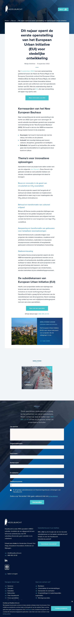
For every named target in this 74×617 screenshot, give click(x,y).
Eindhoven (28, 546)
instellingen (28, 609)
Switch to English (13, 574)
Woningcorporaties (44, 598)
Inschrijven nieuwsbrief (48, 544)
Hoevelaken (20, 546)
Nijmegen (8, 548)
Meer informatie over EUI (37, 98)
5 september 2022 (27, 71)
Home (7, 21)
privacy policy (6, 614)
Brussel (29, 543)
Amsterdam (23, 543)
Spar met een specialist (37, 308)
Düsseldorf (12, 546)
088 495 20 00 (43, 314)
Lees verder (46, 341)
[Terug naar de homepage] (13, 12)
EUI (36, 89)
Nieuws (13, 21)
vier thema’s (35, 169)
